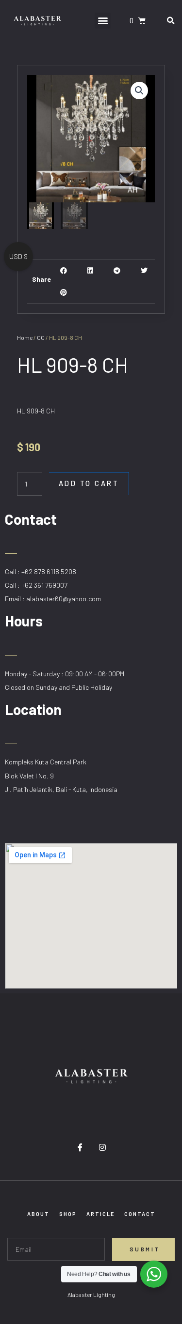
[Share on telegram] (117, 270)
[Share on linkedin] (90, 270)
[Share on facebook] (64, 270)
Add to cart (89, 483)
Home (25, 337)
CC (41, 337)
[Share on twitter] (144, 270)
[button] (103, 21)
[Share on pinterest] (64, 292)
